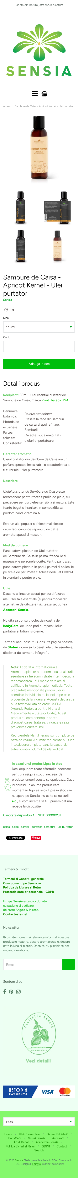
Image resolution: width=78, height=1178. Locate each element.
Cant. (6, 337)
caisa (6, 827)
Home (8, 1134)
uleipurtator (65, 827)
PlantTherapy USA (55, 400)
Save (37, 837)
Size (6, 318)
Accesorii (58, 1138)
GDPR (46, 1146)
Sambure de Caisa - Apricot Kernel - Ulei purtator (44, 106)
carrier (25, 827)
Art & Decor (21, 1142)
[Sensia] (39, 50)
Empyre (36, 1163)
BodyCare (14, 1138)
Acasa (7, 106)
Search (39, 1150)
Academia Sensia (47, 1142)
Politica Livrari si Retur (20, 1146)
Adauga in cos (39, 364)
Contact (62, 1146)
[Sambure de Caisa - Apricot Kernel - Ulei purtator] (20, 207)
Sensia (7, 300)
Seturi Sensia (37, 1138)
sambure (50, 827)
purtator (36, 827)
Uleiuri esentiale (29, 1134)
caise (15, 827)
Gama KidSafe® (57, 1134)
